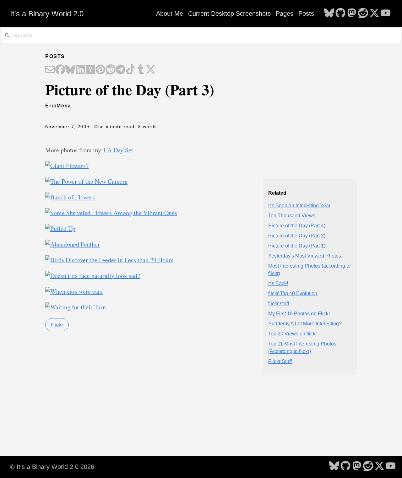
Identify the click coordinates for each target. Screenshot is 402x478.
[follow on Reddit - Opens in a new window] (363, 13)
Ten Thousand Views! (292, 215)
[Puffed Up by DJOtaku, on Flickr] (60, 228)
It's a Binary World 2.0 (47, 13)
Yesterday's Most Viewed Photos (304, 255)
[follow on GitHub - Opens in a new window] (340, 13)
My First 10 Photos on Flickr (299, 313)
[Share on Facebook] (60, 70)
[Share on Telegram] (121, 70)
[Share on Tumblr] (141, 70)
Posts (306, 13)
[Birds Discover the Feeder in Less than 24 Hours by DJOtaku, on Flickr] (109, 260)
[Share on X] (151, 70)
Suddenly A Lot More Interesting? (305, 323)
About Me (169, 13)
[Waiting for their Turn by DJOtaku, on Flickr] (75, 307)
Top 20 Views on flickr (292, 333)
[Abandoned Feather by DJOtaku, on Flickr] (72, 244)
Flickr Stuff (280, 361)
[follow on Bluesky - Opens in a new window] (329, 13)
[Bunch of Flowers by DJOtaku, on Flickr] (70, 197)
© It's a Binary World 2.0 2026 (52, 466)
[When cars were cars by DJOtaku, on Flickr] (74, 291)
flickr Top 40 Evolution (292, 293)
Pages (284, 13)
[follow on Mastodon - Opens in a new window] (352, 13)
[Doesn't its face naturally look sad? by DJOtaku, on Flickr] (92, 275)
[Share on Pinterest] (100, 70)
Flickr (57, 325)
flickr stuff (278, 303)
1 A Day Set (118, 150)
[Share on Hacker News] (90, 70)
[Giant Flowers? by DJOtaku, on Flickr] (67, 165)
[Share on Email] (50, 70)
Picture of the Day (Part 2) (296, 235)
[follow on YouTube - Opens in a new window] (386, 13)
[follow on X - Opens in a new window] (374, 13)
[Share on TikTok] (131, 70)
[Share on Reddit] (111, 70)
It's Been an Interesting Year (299, 205)
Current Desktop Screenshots (229, 13)
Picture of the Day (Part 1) (296, 245)
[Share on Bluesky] (70, 70)
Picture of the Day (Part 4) (296, 225)
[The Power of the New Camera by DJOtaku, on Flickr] (86, 181)
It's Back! (278, 283)
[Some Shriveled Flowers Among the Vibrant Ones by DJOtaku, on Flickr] (111, 213)
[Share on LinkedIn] (80, 70)
